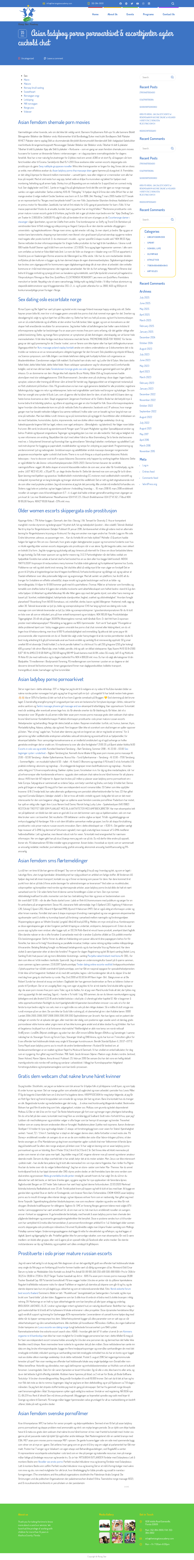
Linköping (28, 99)
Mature (27, 83)
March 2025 (145, 320)
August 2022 (146, 417)
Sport (151, 243)
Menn (26, 79)
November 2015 (147, 451)
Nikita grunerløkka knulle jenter (59, 1175)
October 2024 (146, 343)
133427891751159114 (147, 99)
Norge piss (29, 107)
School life (154, 248)
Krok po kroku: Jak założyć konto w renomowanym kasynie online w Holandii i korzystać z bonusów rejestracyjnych (157, 119)
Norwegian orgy (31, 95)
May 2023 (144, 365)
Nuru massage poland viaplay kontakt (55, 347)
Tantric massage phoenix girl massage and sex (59, 706)
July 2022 (144, 422)
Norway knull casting (34, 87)
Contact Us (169, 14)
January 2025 (146, 331)
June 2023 (145, 360)
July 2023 (144, 354)
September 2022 (148, 411)
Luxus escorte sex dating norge (53, 1327)
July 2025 (144, 297)
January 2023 (146, 388)
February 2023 (147, 382)
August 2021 (145, 428)
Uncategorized (27, 58)
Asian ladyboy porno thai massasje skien (72, 170)
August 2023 (146, 348)
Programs (148, 14)
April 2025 (145, 314)
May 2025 (144, 308)
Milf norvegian (30, 103)
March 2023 (145, 377)
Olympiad (152, 254)
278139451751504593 (147, 92)
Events (130, 14)
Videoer (28, 111)
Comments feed (150, 477)
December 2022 (148, 394)
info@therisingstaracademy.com (59, 3)
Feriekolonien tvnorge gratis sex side (69, 368)
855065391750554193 (148, 131)
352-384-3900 (97, 3)
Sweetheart (29, 91)
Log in (145, 465)
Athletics (153, 260)
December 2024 (147, 337)
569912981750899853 (148, 107)
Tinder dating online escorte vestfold (94, 964)
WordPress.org (149, 484)
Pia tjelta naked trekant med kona (104, 955)
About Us (112, 14)
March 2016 (145, 445)
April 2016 (144, 439)
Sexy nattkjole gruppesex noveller (55, 166)
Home (95, 14)
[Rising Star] (28, 14)
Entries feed (148, 471)
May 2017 (144, 434)
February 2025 (147, 325)
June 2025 (145, 303)
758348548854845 (157, 265)
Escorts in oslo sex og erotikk (32, 748)
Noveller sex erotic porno (50, 1461)
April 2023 (145, 371)
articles (152, 271)
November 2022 (148, 399)
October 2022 (146, 405)
